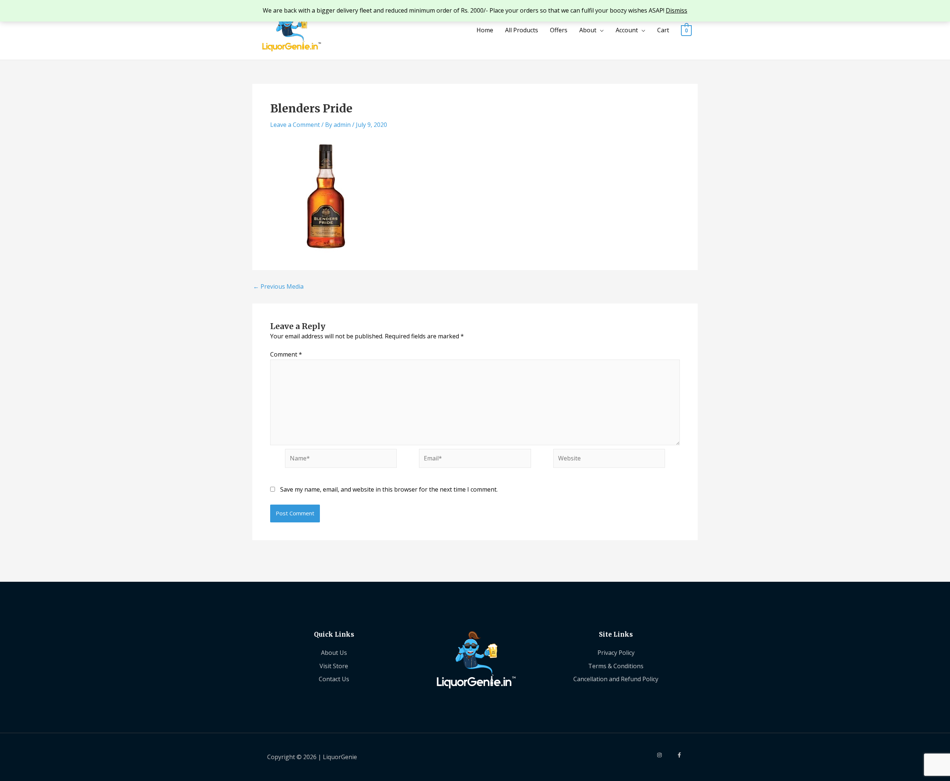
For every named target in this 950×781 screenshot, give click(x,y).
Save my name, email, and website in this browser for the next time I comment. (389, 489)
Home (484, 30)
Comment (286, 354)
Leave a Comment (295, 125)
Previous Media (278, 286)
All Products (521, 30)
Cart (663, 30)
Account (627, 30)
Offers (558, 30)
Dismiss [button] (676, 10)
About (587, 30)
